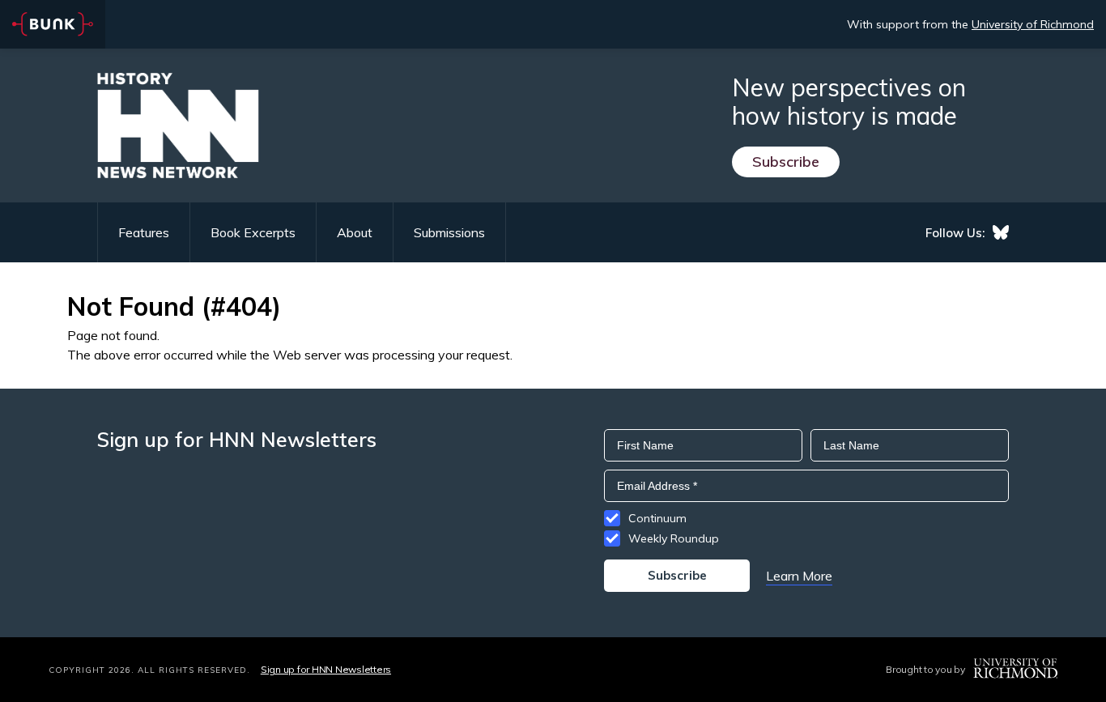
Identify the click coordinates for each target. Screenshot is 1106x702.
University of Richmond (1033, 24)
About (354, 232)
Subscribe (785, 161)
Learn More (799, 576)
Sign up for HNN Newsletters (326, 669)
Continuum (657, 518)
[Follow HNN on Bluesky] (1001, 232)
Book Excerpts (253, 232)
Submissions (449, 232)
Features (143, 232)
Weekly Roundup (673, 538)
